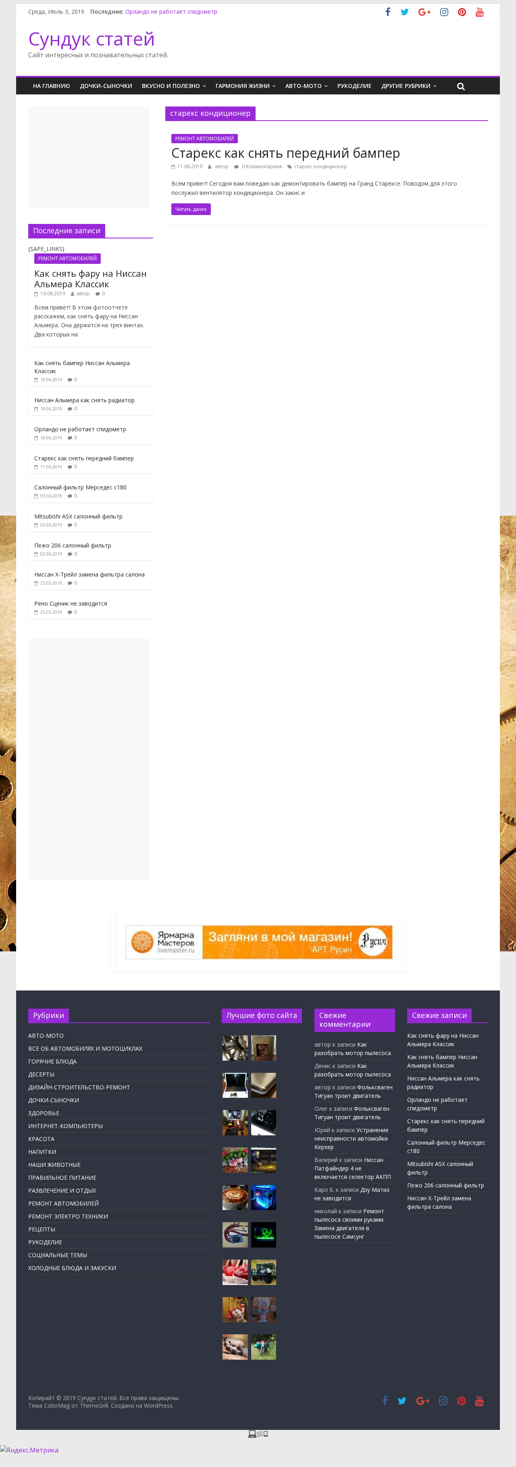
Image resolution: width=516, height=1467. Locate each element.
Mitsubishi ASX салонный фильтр (78, 516)
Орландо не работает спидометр (171, 11)
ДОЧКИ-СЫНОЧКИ (106, 86)
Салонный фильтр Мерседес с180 (80, 487)
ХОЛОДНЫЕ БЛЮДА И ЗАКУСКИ (72, 1268)
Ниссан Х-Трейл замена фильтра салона (89, 574)
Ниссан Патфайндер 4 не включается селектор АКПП (352, 1168)
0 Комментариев (261, 166)
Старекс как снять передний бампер (285, 152)
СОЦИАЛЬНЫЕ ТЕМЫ (57, 1255)
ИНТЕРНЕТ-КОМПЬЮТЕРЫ (65, 1126)
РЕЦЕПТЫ (41, 1229)
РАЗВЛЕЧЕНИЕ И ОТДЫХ (62, 1190)
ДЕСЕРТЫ (41, 1074)
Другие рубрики (406, 86)
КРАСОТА (41, 1139)
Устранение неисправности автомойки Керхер (351, 1138)
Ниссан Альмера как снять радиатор (84, 400)
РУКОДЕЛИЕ (354, 86)
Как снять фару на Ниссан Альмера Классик (90, 278)
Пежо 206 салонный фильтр (72, 545)
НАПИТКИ (42, 1152)
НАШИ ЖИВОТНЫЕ (54, 1164)
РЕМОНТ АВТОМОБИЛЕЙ (204, 138)
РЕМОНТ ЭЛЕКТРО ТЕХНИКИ (68, 1216)
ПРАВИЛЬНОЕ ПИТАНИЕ (62, 1177)
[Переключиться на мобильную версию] (258, 1434)
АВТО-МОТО (303, 86)
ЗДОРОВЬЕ (43, 1113)
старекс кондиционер (320, 166)
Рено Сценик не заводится (70, 603)
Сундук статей (91, 38)
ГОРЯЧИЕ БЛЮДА (52, 1061)
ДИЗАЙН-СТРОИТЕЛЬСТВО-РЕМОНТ (79, 1087)
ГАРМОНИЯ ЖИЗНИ (243, 86)
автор (222, 166)
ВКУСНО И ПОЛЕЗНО (171, 86)
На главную (51, 86)
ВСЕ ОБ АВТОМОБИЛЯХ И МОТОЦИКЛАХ (85, 1048)
